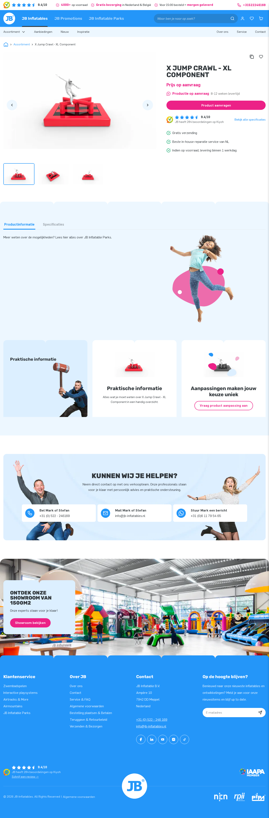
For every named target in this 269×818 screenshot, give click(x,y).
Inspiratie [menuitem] (83, 32)
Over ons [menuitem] (222, 32)
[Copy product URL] (251, 56)
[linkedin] (151, 739)
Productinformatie (19, 224)
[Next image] (147, 105)
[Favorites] (251, 18)
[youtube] (162, 739)
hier (66, 237)
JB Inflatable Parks (106, 18)
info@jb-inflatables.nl (151, 726)
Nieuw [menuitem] (65, 32)
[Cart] (261, 18)
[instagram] (173, 739)
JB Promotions (68, 18)
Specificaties (53, 224)
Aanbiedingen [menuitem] (43, 32)
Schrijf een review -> (25, 777)
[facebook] (140, 739)
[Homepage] (9, 18)
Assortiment (21, 44)
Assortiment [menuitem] (11, 32)
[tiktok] (184, 739)
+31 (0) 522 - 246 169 (151, 720)
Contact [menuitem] (260, 32)
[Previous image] (12, 105)
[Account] (242, 18)
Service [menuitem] (242, 32)
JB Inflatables (35, 18)
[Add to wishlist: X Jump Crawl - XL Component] (261, 56)
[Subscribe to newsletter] (260, 712)
